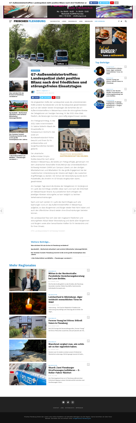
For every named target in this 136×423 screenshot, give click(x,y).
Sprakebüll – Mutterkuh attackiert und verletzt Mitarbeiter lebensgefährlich (18, 115)
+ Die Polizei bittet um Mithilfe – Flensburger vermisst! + (17, 157)
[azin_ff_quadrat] (111, 58)
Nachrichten (55, 21)
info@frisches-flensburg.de (82, 418)
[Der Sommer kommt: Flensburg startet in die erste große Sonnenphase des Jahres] (18, 132)
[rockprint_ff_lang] (68, 18)
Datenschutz (69, 408)
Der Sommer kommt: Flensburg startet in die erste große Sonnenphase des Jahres (18, 136)
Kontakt (56, 408)
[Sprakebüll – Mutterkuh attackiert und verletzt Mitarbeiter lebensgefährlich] (18, 111)
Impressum (79, 408)
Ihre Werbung (100, 21)
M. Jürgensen (43, 90)
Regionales (72, 21)
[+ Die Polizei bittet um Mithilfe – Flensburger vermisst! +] (18, 153)
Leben (64, 21)
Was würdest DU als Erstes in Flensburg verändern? (16, 94)
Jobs (81, 21)
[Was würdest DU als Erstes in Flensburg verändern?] (18, 91)
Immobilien (89, 21)
